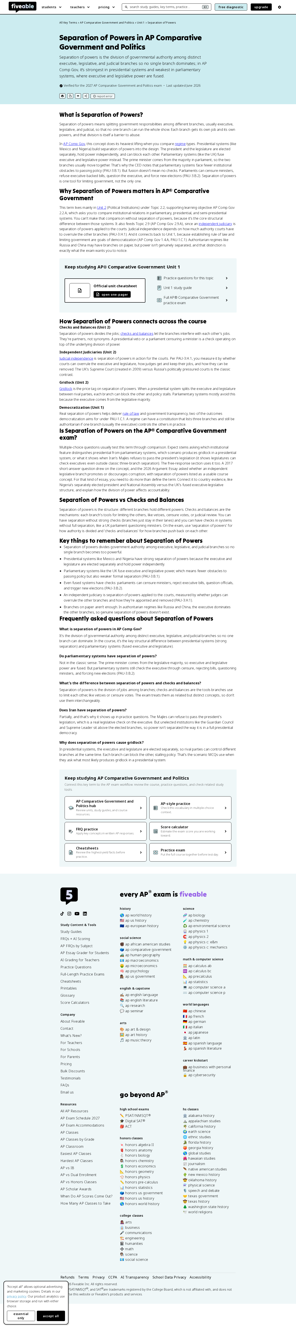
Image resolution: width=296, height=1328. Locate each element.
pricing (103, 7)
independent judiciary (215, 223)
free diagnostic (231, 7)
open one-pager (115, 294)
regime (180, 143)
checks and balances (136, 333)
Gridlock (65, 388)
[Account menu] (279, 7)
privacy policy (16, 1296)
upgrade (261, 7)
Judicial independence (76, 358)
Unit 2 (101, 207)
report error (104, 96)
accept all (51, 1316)
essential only (20, 1316)
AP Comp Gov (74, 143)
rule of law (131, 413)
